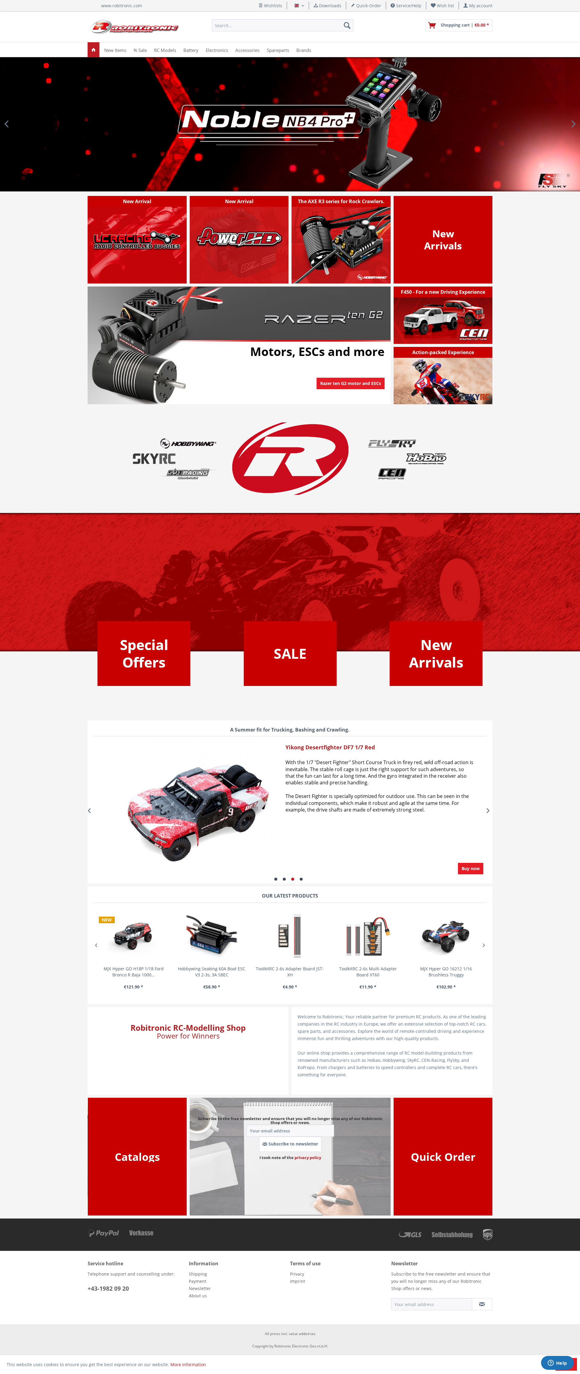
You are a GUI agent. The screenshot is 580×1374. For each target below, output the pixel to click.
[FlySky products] (391, 443)
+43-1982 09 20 (108, 1288)
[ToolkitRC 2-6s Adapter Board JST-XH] (289, 936)
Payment (197, 1281)
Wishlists (272, 5)
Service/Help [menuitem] (408, 5)
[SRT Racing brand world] (188, 473)
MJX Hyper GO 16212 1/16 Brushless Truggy (446, 972)
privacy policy (308, 1157)
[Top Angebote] (144, 653)
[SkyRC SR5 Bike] (443, 375)
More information (188, 1364)
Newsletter (200, 1288)
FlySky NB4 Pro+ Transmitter (290, 124)
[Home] (93, 49)
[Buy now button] (470, 868)
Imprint (297, 1281)
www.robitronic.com (121, 5)
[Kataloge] (137, 1156)
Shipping (198, 1274)
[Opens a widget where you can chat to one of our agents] (557, 1363)
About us (198, 1296)
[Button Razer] (351, 391)
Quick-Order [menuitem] (368, 5)
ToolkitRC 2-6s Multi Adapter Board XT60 (368, 972)
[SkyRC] (478, 399)
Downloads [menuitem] (329, 5)
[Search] (347, 25)
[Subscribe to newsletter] (482, 1304)
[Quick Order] (443, 1156)
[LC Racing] (137, 239)
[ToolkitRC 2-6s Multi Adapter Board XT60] (368, 936)
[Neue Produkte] (443, 240)
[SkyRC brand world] (154, 458)
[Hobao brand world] (426, 458)
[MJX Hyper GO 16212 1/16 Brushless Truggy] (446, 936)
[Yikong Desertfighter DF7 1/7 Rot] (181, 810)
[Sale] (290, 653)
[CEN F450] (443, 315)
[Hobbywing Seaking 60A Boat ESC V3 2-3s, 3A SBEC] (211, 936)
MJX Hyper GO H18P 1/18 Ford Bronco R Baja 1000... (134, 972)
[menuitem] (442, 5)
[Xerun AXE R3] (341, 239)
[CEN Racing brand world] (391, 473)
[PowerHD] (239, 239)
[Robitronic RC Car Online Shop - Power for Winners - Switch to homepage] (135, 26)
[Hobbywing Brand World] (188, 443)
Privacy (297, 1274)
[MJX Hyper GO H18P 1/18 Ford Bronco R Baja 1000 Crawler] (133, 936)
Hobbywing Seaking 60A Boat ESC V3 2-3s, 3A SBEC (211, 972)
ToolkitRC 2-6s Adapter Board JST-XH (290, 972)
